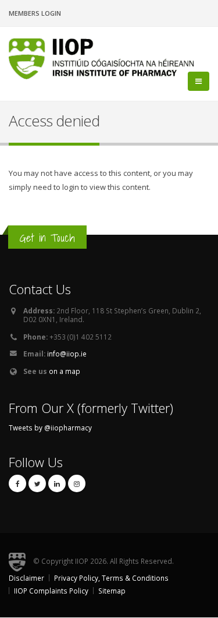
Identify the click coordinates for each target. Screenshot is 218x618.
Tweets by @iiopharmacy (50, 427)
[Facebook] (17, 483)
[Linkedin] (57, 483)
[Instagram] (76, 483)
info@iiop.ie (67, 353)
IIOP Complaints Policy (51, 590)
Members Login (35, 13)
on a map (64, 371)
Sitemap (112, 590)
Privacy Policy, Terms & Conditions (111, 577)
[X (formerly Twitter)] (37, 483)
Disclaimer (26, 577)
